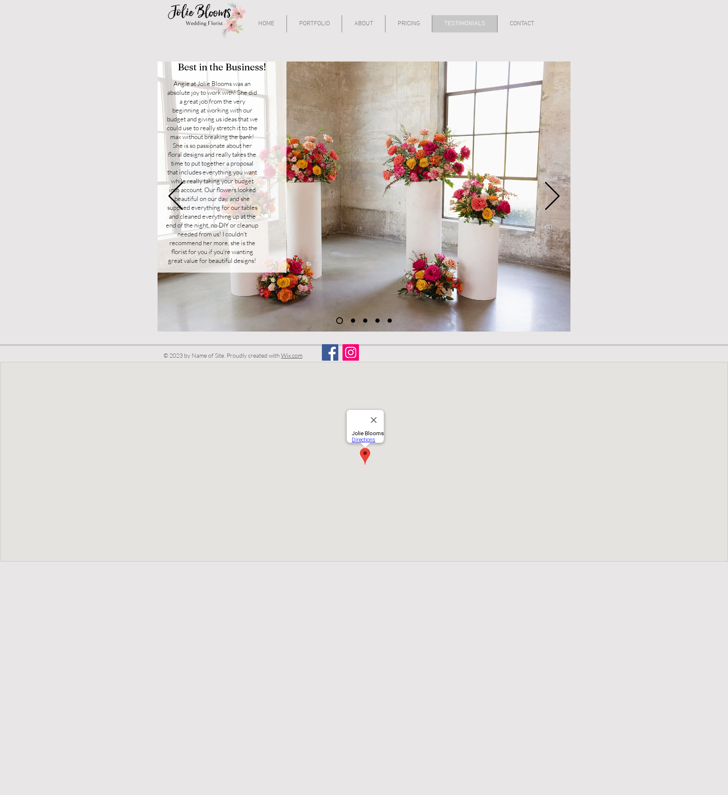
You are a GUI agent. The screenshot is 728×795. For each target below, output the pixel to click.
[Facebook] (330, 352)
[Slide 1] (339, 320)
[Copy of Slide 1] (390, 321)
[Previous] (176, 196)
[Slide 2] (365, 321)
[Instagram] (351, 352)
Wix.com (291, 355)
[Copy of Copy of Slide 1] (353, 321)
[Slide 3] (377, 321)
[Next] (552, 196)
